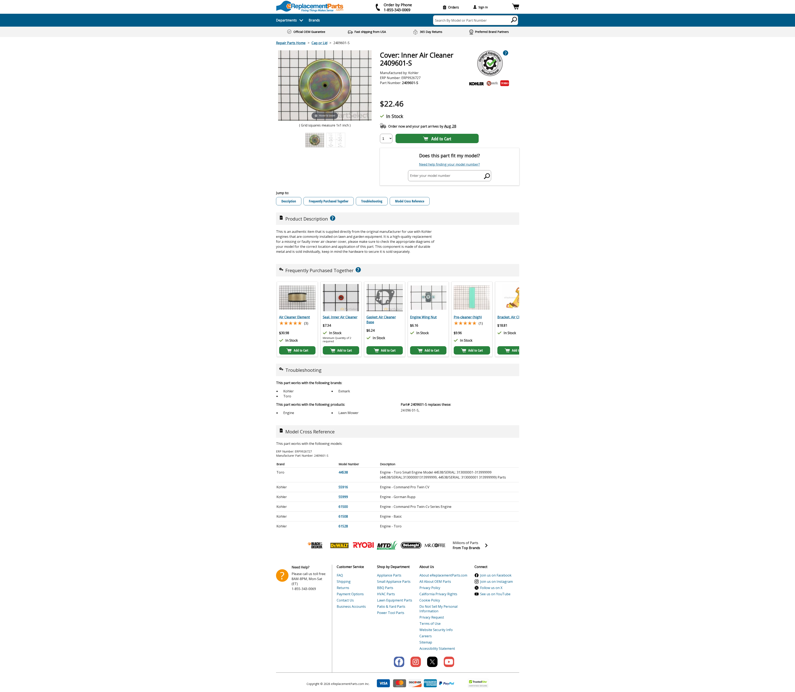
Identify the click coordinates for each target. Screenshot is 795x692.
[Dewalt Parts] (339, 545)
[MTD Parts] (387, 545)
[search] (514, 19)
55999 (343, 497)
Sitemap (425, 642)
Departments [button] (286, 20)
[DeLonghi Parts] (411, 545)
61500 (343, 506)
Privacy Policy (429, 587)
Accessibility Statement (437, 648)
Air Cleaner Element (294, 317)
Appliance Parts (389, 575)
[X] (432, 662)
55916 (343, 487)
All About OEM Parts (435, 581)
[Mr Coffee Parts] (435, 545)
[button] (515, 7)
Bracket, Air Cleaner (512, 317)
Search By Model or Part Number (461, 20)
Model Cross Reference (409, 201)
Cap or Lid (319, 43)
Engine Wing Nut (423, 317)
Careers (425, 636)
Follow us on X (491, 587)
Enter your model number (430, 175)
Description (288, 201)
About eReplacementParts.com (443, 575)
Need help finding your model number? (449, 164)
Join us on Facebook (496, 575)
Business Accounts (351, 606)
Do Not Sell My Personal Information (438, 608)
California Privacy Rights (438, 594)
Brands (314, 20)
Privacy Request (431, 617)
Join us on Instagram (496, 581)
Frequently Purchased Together (328, 201)
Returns (343, 587)
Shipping (344, 581)
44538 (343, 472)
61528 (343, 526)
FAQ (340, 575)
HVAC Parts (386, 594)
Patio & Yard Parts (391, 606)
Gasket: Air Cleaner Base (381, 319)
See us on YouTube (495, 594)
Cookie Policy (429, 600)
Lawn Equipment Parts (394, 600)
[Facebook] (399, 662)
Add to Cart (441, 138)
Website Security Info (436, 630)
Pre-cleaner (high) (468, 317)
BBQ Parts (385, 587)
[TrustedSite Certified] (478, 683)
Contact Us (345, 600)
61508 (343, 516)
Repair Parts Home (291, 43)
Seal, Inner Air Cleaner (340, 317)
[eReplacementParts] (310, 6)
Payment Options (350, 594)
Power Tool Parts (390, 612)
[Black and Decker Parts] (315, 545)
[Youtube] (449, 662)
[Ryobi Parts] (363, 545)
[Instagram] (415, 662)
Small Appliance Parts (393, 581)
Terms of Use (430, 623)
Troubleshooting (371, 201)
